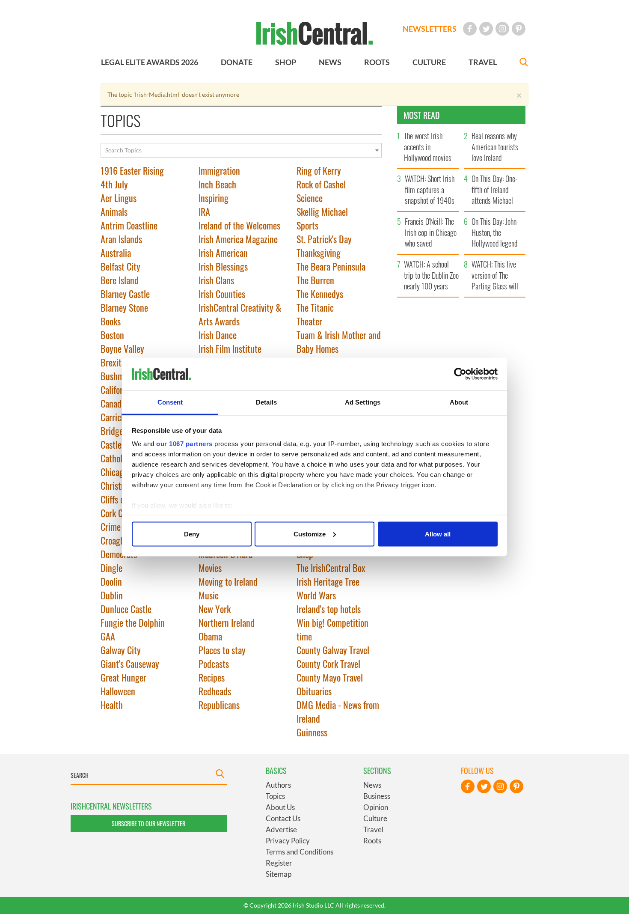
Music (209, 595)
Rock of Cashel (321, 184)
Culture (375, 818)
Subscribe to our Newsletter (148, 823)
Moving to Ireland (228, 581)
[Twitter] (486, 29)
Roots (372, 840)
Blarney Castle (125, 294)
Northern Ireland (227, 622)
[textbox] (241, 150)
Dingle (111, 568)
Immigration (219, 170)
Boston (112, 335)
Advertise (281, 829)
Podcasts (214, 663)
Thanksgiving (319, 252)
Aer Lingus (118, 198)
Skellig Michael (322, 211)
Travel (373, 829)
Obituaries (314, 691)
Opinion (375, 807)
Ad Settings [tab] (362, 402)
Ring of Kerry (319, 170)
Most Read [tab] (422, 115)
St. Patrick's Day (324, 239)
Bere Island (120, 280)
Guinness (312, 732)
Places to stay (222, 650)
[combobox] (241, 150)
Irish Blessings (223, 266)
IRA (204, 211)
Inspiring (213, 198)
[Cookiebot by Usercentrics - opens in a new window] (460, 374)
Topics (275, 796)
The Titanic (315, 307)
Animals (114, 211)
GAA (108, 636)
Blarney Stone (124, 307)
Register (279, 862)
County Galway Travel (333, 650)
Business (376, 796)
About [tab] (459, 402)
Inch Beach (217, 184)
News (372, 784)
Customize (310, 533)
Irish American (223, 252)
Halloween (118, 691)
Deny (191, 533)
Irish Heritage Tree (328, 581)
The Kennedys (320, 294)
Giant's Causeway (130, 663)
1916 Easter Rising (132, 170)
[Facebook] (470, 29)
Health (112, 705)
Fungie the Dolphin (133, 622)
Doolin (111, 581)
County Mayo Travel (330, 677)
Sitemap (278, 873)
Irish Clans (216, 280)
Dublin (112, 595)
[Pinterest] (518, 29)
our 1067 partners (184, 443)
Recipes (212, 677)
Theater (309, 321)
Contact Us (283, 818)
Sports (307, 225)
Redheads (215, 691)
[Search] (523, 63)
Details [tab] (266, 402)
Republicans (219, 705)
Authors (278, 784)
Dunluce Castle (126, 609)
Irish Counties (222, 294)
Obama (210, 636)
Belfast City (120, 266)
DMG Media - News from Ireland (338, 711)
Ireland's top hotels (329, 609)
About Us (280, 807)
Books (111, 321)
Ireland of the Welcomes (239, 225)
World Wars (316, 595)
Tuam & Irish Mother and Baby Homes (339, 341)
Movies (210, 568)
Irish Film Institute (230, 348)
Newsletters (430, 28)
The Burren (315, 280)
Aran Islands (121, 239)
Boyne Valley (122, 348)
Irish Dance (218, 335)
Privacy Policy (288, 840)
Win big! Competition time (332, 629)
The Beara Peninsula (331, 266)
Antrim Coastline (129, 225)
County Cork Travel (328, 663)
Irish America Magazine (238, 239)
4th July (114, 184)
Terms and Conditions (299, 851)
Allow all (438, 533)
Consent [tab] (170, 402)
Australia (116, 252)
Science (310, 198)
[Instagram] (502, 29)
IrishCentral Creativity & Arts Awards (240, 314)
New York (215, 609)
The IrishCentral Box (331, 568)
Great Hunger (123, 677)
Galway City (121, 650)
